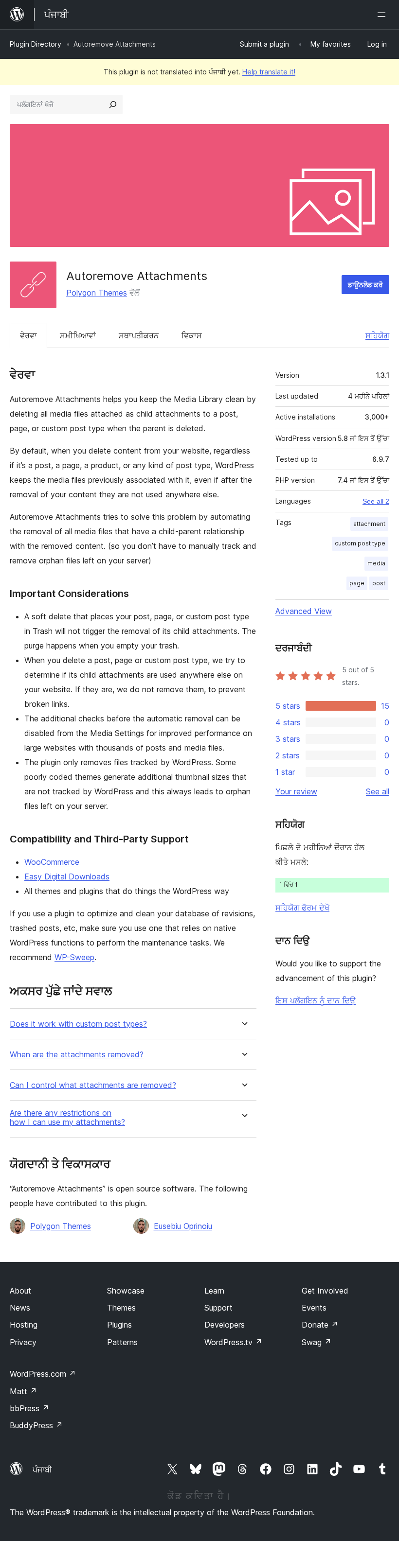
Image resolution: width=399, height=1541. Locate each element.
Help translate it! (268, 72)
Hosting (23, 1325)
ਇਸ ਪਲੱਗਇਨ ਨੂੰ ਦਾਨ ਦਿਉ (315, 1000)
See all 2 (376, 501)
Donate (320, 1325)
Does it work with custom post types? (78, 1024)
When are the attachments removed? (77, 1054)
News (20, 1308)
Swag (316, 1342)
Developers (224, 1325)
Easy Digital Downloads (66, 876)
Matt (23, 1391)
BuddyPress (36, 1425)
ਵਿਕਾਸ (191, 335)
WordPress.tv (233, 1342)
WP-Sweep (74, 957)
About (20, 1291)
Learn (214, 1291)
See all (377, 791)
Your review (296, 791)
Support (218, 1308)
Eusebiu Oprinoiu (183, 1226)
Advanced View (303, 611)
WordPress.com (43, 1374)
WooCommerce (51, 862)
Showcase (126, 1291)
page (356, 583)
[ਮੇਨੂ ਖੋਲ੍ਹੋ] (383, 14)
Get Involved (325, 1291)
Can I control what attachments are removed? (93, 1085)
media (376, 563)
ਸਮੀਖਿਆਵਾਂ (78, 335)
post (378, 583)
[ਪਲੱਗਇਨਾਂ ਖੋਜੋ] (113, 104)
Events (314, 1308)
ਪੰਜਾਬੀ (42, 1469)
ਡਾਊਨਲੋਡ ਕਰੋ (365, 284)
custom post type (360, 543)
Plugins (119, 1325)
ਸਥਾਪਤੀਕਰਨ (139, 335)
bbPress (29, 1408)
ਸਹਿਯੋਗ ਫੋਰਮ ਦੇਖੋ (302, 907)
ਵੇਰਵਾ (28, 335)
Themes (121, 1308)
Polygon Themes (96, 293)
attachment (369, 523)
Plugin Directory (35, 44)
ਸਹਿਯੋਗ (377, 335)
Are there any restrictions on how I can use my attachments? (67, 1117)
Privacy (23, 1342)
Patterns (122, 1342)
